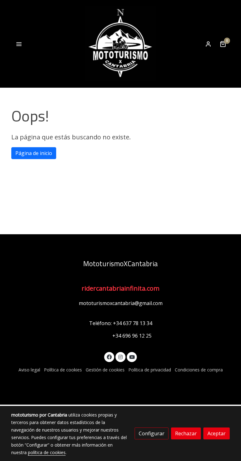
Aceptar (216, 433)
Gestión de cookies (105, 370)
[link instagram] (120, 356)
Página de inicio (33, 153)
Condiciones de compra (199, 370)
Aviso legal (29, 370)
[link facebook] (109, 356)
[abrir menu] (19, 44)
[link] (120, 43)
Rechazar (186, 433)
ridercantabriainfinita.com (120, 288)
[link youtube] (132, 356)
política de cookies (47, 452)
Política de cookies (63, 370)
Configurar (151, 433)
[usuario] (208, 44)
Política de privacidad (149, 370)
